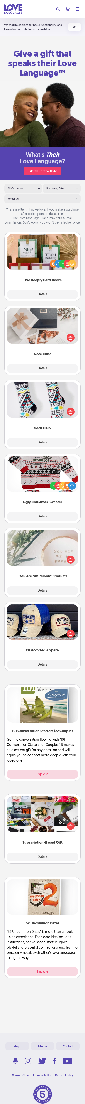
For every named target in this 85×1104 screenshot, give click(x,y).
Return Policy (64, 1075)
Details (43, 294)
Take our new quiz (42, 171)
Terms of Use (21, 1075)
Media (42, 1046)
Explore (42, 774)
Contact (68, 1046)
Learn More (44, 29)
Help (17, 1046)
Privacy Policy (42, 1075)
